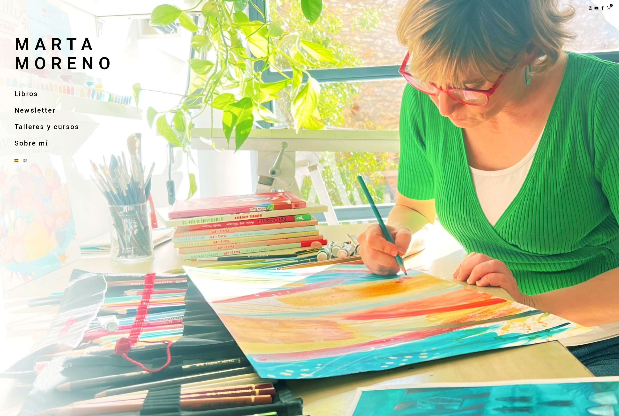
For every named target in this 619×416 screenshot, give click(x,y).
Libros (26, 94)
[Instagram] (590, 8)
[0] (609, 8)
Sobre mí (31, 143)
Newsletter (35, 110)
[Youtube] (596, 8)
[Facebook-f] (602, 8)
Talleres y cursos (47, 127)
